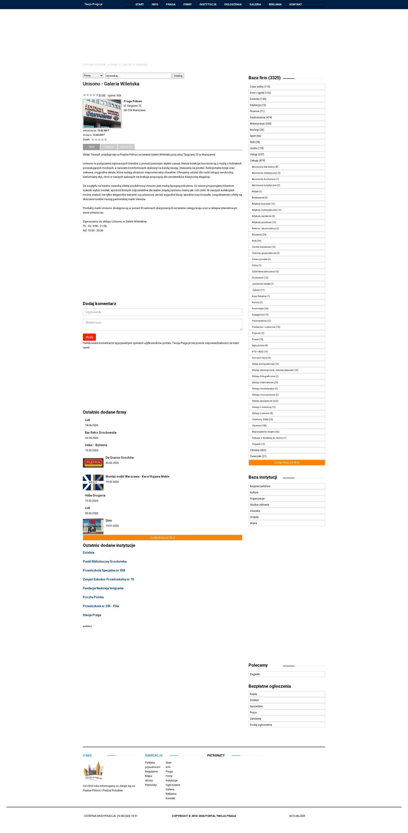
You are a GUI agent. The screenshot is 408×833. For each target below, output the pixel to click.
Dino (109, 520)
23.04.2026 (91, 437)
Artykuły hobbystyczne (264, 210)
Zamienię (255, 718)
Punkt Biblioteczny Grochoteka (105, 561)
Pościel (256, 333)
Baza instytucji (263, 477)
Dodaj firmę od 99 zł (162, 537)
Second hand (259, 357)
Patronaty (151, 784)
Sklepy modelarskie (263, 388)
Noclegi (254, 129)
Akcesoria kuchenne (264, 179)
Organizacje (257, 498)
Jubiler (256, 290)
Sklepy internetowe (262, 382)
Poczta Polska (93, 597)
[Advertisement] (204, 32)
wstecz (87, 626)
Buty (254, 240)
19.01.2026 (112, 525)
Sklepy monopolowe (263, 394)
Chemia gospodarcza (264, 253)
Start (139, 4)
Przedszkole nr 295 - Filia (101, 606)
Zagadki (255, 674)
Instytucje (208, 4)
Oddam (254, 700)
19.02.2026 (112, 481)
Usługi (254, 154)
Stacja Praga (92, 615)
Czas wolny (257, 86)
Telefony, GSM (260, 419)
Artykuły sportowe (262, 222)
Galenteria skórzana (263, 271)
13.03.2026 (91, 450)
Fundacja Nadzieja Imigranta (103, 588)
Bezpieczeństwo (260, 486)
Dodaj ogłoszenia (261, 724)
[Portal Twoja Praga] (93, 771)
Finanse (255, 111)
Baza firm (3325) (265, 77)
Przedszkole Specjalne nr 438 (104, 570)
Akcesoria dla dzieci (263, 166)
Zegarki (256, 444)
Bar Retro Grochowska (100, 432)
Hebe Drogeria (95, 495)
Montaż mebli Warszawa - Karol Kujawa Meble (137, 476)
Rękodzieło (258, 345)
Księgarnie (258, 314)
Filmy (255, 265)
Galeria (255, 4)
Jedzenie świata (261, 284)
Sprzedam (256, 706)
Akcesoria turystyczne (264, 185)
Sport (253, 135)
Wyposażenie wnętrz (263, 431)
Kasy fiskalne (259, 296)
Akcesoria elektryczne (264, 173)
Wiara (253, 523)
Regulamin (151, 771)
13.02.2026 (91, 500)
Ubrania (141, 64)
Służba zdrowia (259, 504)
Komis (255, 302)
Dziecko (255, 99)
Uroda (254, 148)
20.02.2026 (112, 462)
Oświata (255, 510)
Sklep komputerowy (263, 364)
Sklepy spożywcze (262, 401)
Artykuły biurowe (261, 203)
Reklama (275, 4)
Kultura (254, 492)
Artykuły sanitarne (262, 216)
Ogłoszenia (233, 4)
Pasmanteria (259, 321)
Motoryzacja (257, 123)
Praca (253, 712)
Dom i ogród (257, 92)
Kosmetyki (258, 308)
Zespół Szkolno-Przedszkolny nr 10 (108, 579)
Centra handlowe (261, 247)
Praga (171, 4)
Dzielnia (88, 552)
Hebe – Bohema (96, 445)
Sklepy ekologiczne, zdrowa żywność (273, 370)
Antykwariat (258, 197)
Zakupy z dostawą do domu (267, 438)
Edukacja (255, 105)
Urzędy (254, 517)
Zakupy (127, 64)
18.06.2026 (91, 425)
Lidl (87, 420)
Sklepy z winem (261, 413)
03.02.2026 (91, 513)
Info (155, 4)
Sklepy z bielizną (261, 407)
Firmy (187, 4)
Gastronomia (258, 117)
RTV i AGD (257, 351)
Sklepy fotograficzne (263, 376)
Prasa (255, 339)
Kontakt (295, 4)
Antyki (255, 191)
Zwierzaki (256, 456)
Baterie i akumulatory (264, 228)
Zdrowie (255, 450)
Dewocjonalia (259, 259)
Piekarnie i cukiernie (264, 327)
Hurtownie (258, 277)
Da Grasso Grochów (120, 457)
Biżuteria (257, 234)
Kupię (253, 694)
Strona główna (94, 64)
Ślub (252, 142)
